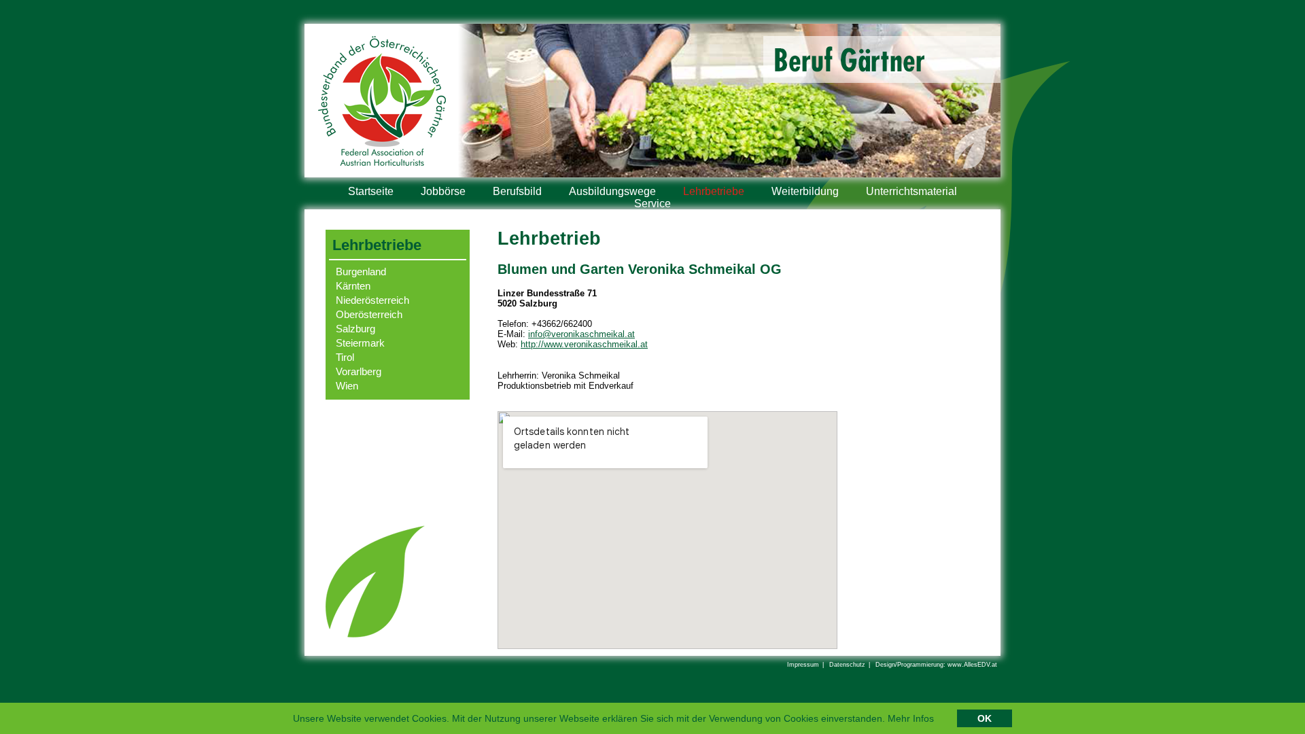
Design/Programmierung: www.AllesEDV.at (936, 664)
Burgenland (361, 271)
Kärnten (353, 286)
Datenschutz (847, 664)
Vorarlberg (358, 371)
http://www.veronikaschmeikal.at (584, 344)
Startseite (371, 191)
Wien (347, 385)
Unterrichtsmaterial (911, 191)
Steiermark (360, 343)
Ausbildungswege (612, 191)
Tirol (345, 357)
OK (984, 718)
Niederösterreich (372, 300)
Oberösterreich (369, 314)
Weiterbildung (805, 191)
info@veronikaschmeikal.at (581, 334)
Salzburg (355, 328)
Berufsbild (517, 191)
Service (652, 203)
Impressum (803, 664)
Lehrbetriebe (713, 191)
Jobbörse (443, 191)
